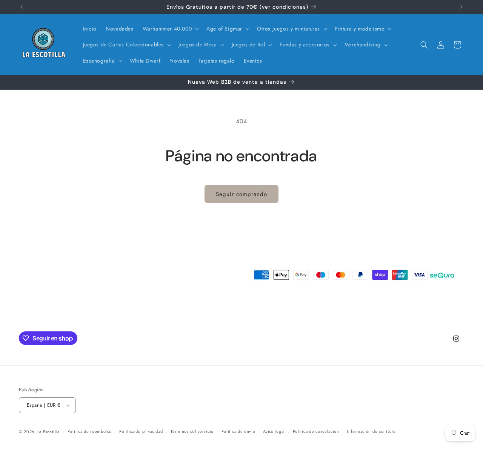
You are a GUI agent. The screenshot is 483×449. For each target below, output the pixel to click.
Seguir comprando (241, 194)
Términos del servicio (192, 431)
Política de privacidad (141, 431)
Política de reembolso (90, 431)
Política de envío (238, 431)
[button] (170, 29)
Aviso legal (274, 431)
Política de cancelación (316, 431)
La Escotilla (48, 432)
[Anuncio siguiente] (461, 7)
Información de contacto (371, 431)
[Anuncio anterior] (21, 7)
